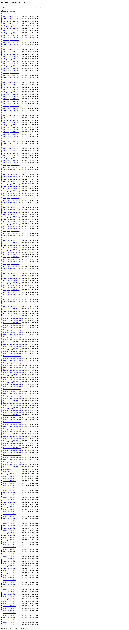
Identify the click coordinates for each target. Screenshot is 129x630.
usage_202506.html (9, 589)
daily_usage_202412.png (11, 266)
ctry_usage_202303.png (11, 66)
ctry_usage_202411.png (11, 113)
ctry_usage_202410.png (11, 110)
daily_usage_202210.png (11, 205)
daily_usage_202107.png (11, 169)
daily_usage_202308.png (11, 228)
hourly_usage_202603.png (12, 455)
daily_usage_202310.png (11, 233)
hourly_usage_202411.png (12, 417)
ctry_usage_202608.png (11, 162)
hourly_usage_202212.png (12, 363)
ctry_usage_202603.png (11, 150)
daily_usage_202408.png (11, 257)
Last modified (26, 8)
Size (37, 8)
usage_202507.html (9, 591)
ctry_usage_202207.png (11, 47)
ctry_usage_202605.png (11, 155)
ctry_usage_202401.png (11, 89)
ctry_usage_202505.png (11, 127)
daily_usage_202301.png (11, 212)
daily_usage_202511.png (11, 292)
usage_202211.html (9, 516)
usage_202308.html (9, 537)
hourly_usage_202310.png (12, 386)
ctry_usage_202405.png (11, 99)
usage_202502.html (9, 580)
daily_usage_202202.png (11, 186)
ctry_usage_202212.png (11, 59)
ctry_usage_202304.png (11, 68)
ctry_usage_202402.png (11, 92)
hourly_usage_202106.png (12, 320)
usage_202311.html (9, 544)
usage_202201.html (9, 492)
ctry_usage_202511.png (11, 141)
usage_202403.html (9, 554)
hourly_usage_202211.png (12, 360)
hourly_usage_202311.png (12, 389)
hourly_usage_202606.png (12, 462)
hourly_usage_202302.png (12, 367)
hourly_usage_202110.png (12, 330)
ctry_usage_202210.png (11, 54)
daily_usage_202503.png (11, 273)
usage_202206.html (9, 504)
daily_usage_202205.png (11, 193)
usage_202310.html (9, 542)
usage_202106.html (9, 476)
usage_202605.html (9, 615)
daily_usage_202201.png (11, 184)
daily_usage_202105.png (11, 165)
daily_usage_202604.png (11, 304)
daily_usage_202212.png (11, 209)
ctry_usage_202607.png (11, 160)
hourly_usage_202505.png (12, 431)
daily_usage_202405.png (11, 250)
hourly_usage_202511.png (12, 445)
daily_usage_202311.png (11, 235)
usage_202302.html (9, 523)
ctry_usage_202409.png (11, 108)
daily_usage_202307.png (11, 226)
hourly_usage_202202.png (12, 339)
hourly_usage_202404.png (12, 400)
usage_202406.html (9, 561)
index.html (7, 469)
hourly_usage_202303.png (12, 370)
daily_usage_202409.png (11, 259)
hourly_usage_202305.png (12, 375)
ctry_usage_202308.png (11, 77)
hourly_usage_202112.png (12, 334)
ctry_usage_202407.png (11, 103)
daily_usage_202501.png (11, 268)
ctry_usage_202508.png (11, 134)
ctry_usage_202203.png (11, 37)
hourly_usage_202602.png (12, 452)
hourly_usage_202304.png (12, 372)
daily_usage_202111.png (11, 179)
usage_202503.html (9, 582)
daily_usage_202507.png (11, 283)
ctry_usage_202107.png (11, 18)
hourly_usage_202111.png (12, 332)
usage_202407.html (9, 563)
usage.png (6, 471)
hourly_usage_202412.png (12, 419)
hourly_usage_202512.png (12, 448)
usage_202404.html (9, 556)
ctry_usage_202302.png (11, 63)
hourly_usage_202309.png (12, 384)
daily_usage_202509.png (11, 287)
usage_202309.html (9, 540)
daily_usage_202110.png (11, 176)
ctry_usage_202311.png (11, 84)
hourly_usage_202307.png (12, 379)
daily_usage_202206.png (11, 195)
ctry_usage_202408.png (11, 106)
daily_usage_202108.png (11, 172)
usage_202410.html (9, 570)
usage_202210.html (9, 514)
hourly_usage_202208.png (12, 353)
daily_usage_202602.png (11, 299)
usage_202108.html (9, 481)
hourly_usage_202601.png (12, 450)
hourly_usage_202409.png (12, 412)
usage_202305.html (9, 530)
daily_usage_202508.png (11, 285)
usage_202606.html (9, 617)
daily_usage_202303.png (11, 217)
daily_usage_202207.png (11, 198)
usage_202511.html (9, 601)
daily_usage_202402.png (11, 242)
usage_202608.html (9, 622)
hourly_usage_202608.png (12, 466)
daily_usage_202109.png (11, 174)
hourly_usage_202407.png (12, 408)
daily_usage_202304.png (11, 219)
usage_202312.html (9, 547)
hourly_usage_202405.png (12, 403)
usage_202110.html (9, 485)
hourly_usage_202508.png (12, 438)
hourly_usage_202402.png (12, 396)
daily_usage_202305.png (11, 221)
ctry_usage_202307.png (11, 75)
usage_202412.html (9, 575)
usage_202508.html (9, 594)
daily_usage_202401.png (11, 240)
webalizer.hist (8, 624)
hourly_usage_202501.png (12, 422)
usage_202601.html (9, 606)
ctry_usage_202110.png (11, 26)
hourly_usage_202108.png (12, 325)
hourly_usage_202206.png (12, 349)
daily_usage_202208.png (11, 200)
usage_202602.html (9, 608)
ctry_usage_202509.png (11, 136)
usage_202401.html (9, 549)
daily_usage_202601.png (11, 297)
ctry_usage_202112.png (11, 30)
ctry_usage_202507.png (11, 132)
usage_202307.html (9, 535)
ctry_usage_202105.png (11, 14)
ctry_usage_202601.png (11, 146)
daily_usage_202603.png (11, 301)
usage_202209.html (9, 511)
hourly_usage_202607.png (12, 464)
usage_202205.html (9, 502)
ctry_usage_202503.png (11, 122)
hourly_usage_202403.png (12, 398)
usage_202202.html (9, 495)
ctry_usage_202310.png (11, 82)
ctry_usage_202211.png (11, 56)
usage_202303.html (9, 525)
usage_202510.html (9, 599)
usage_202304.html (9, 528)
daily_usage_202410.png (11, 261)
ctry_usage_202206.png (11, 44)
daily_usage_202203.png (11, 188)
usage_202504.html (9, 584)
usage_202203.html (9, 497)
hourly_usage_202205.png (12, 346)
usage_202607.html (9, 620)
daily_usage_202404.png (11, 247)
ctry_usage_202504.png (11, 125)
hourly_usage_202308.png (12, 382)
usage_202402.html (9, 551)
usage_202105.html (9, 474)
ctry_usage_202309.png (11, 80)
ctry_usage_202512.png (11, 143)
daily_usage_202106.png (11, 167)
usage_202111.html (9, 488)
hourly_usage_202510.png (12, 443)
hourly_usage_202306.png (12, 377)
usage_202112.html (9, 490)
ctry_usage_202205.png (11, 42)
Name (4, 8)
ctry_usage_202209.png (11, 51)
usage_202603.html (9, 610)
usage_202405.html (9, 558)
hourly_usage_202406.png (12, 405)
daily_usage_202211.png (11, 207)
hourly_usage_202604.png (12, 457)
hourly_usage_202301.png (12, 365)
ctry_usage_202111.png (11, 28)
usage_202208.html (9, 509)
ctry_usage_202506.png (11, 129)
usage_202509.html (9, 596)
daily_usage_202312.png (11, 238)
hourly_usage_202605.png (12, 459)
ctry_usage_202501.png (11, 117)
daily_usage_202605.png (11, 306)
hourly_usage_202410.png (12, 415)
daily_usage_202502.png (11, 271)
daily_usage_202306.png (11, 224)
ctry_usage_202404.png (11, 96)
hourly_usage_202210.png (12, 358)
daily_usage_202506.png (11, 280)
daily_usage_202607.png (11, 311)
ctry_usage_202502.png (11, 120)
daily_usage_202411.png (11, 264)
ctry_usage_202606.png (11, 158)
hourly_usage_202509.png (12, 441)
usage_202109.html (9, 483)
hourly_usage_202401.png (12, 393)
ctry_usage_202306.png (11, 73)
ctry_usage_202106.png (11, 16)
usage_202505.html (9, 587)
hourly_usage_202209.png (12, 356)
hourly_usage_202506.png (12, 433)
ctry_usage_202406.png (11, 101)
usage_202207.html (9, 507)
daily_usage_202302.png (11, 214)
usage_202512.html (9, 603)
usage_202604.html (9, 613)
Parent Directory (9, 11)
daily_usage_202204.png (11, 191)
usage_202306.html (9, 533)
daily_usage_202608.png (11, 313)
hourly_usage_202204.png (12, 344)
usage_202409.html (9, 568)
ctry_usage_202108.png (11, 21)
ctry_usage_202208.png (11, 49)
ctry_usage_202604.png (11, 153)
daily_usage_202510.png (11, 290)
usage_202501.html (9, 577)
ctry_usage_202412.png (11, 115)
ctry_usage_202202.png (11, 35)
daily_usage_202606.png (11, 308)
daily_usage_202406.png (11, 252)
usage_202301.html (9, 521)
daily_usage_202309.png (11, 231)
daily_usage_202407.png (11, 254)
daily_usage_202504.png (11, 275)
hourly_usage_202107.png (12, 323)
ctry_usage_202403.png (11, 94)
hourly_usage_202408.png (12, 410)
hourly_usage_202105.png (12, 318)
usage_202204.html (9, 499)
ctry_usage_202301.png (11, 61)
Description (44, 8)
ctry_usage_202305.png (11, 70)
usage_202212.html (9, 518)
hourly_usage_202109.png (12, 327)
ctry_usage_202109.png (11, 23)
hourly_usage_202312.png (12, 391)
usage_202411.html (9, 573)
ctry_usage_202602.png (11, 148)
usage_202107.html (9, 478)
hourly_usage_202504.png (12, 429)
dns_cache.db (7, 316)
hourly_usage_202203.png (12, 341)
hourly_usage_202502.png (12, 424)
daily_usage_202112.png (11, 181)
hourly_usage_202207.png (12, 351)
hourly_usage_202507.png (12, 436)
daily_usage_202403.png (11, 245)
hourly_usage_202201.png (12, 337)
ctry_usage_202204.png (11, 40)
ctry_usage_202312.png (11, 87)
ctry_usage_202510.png (11, 139)
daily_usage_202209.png (11, 202)
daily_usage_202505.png (11, 278)
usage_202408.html (9, 566)
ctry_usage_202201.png (11, 33)
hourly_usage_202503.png (12, 426)
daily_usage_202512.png (11, 294)
